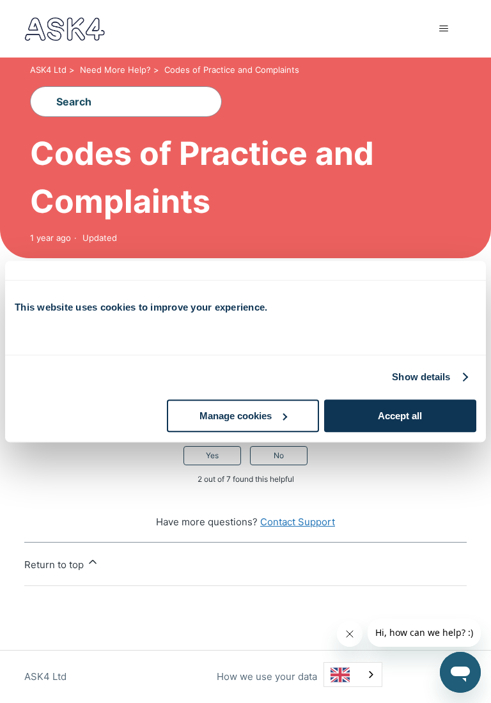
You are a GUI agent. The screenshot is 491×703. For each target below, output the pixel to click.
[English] (353, 674)
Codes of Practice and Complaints (231, 70)
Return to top (55, 565)
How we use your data (267, 676)
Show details (421, 376)
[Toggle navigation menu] (444, 29)
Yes (212, 455)
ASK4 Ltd (48, 70)
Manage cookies (235, 415)
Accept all (400, 415)
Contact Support (297, 522)
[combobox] (352, 674)
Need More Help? (115, 70)
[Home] (64, 29)
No (279, 455)
